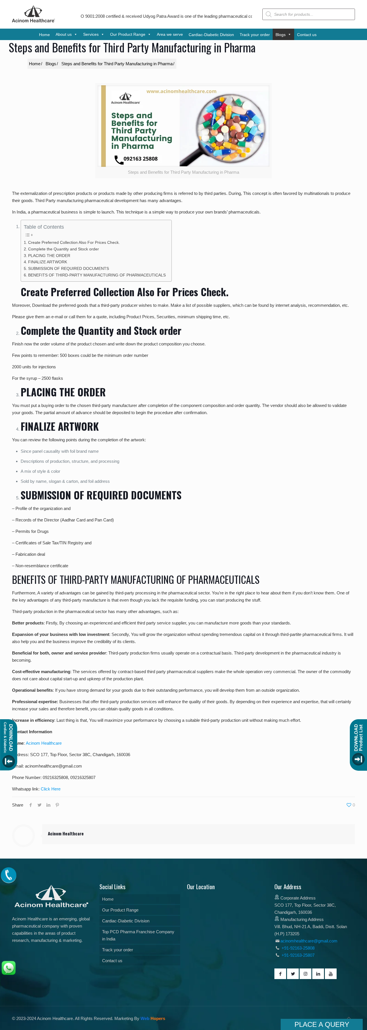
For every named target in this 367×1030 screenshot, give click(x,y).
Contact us (112, 960)
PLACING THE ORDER (49, 256)
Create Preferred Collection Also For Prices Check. (74, 242)
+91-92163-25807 (298, 955)
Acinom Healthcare (44, 743)
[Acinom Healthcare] (33, 22)
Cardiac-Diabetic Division (125, 920)
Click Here (50, 788)
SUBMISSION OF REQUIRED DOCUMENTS (68, 268)
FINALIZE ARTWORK (47, 262)
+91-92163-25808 (297, 948)
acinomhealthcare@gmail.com (308, 940)
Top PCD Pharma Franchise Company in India (138, 935)
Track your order (117, 949)
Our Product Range (120, 910)
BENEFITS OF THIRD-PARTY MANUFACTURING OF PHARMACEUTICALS (97, 275)
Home (108, 899)
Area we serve (170, 34)
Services (91, 34)
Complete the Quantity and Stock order (63, 249)
